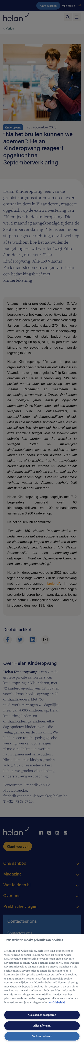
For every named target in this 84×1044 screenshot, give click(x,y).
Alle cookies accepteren (42, 1015)
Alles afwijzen (42, 1025)
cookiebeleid (57, 1002)
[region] (42, 989)
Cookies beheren (42, 1036)
